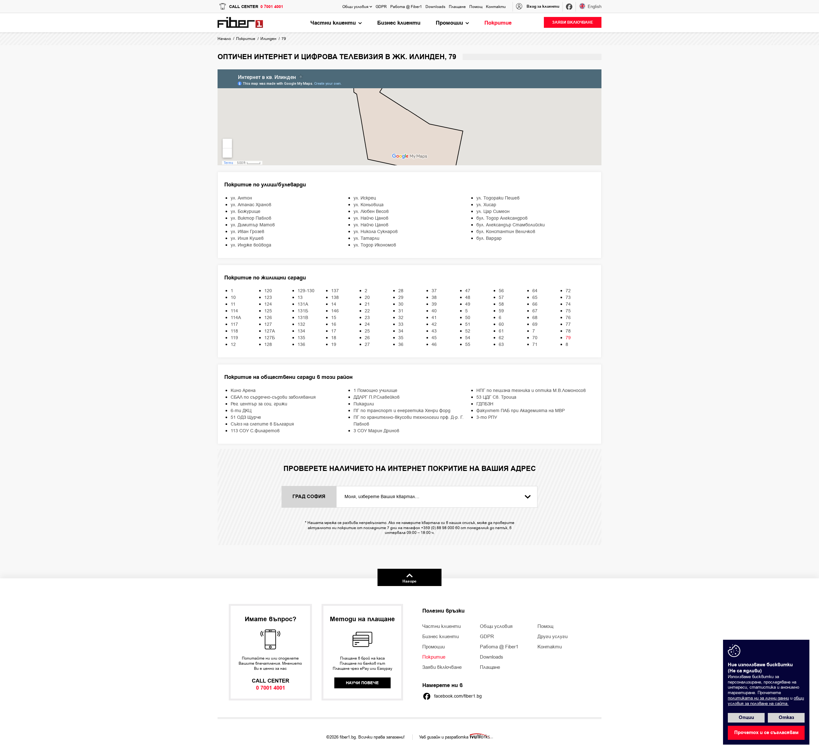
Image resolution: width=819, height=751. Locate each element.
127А (269, 331)
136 (301, 344)
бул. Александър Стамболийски (510, 225)
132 (301, 324)
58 (501, 304)
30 (400, 304)
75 (568, 311)
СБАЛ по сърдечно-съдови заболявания (273, 397)
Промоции (433, 647)
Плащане (490, 667)
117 (234, 324)
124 (268, 304)
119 (234, 338)
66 (534, 304)
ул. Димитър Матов (253, 225)
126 (268, 318)
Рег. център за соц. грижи (259, 404)
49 (467, 304)
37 (434, 291)
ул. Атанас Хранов (251, 205)
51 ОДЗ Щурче (246, 417)
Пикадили (364, 404)
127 (268, 324)
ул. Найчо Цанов (371, 218)
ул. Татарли (366, 238)
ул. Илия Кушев (247, 238)
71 (534, 344)
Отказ (786, 717)
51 (467, 324)
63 (501, 344)
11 (233, 304)
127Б (269, 338)
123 (268, 297)
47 (467, 291)
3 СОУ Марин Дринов (376, 431)
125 (268, 311)
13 (300, 297)
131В (303, 318)
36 (400, 344)
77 (568, 324)
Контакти (549, 647)
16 (333, 324)
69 (534, 324)
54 (467, 338)
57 (501, 297)
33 (400, 324)
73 (568, 297)
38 (434, 297)
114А (236, 318)
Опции (746, 717)
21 (367, 304)
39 (434, 304)
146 (335, 311)
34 (400, 331)
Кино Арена (243, 390)
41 (434, 318)
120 (268, 291)
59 (501, 311)
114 (234, 311)
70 (534, 338)
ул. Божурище (245, 211)
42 (434, 324)
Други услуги (552, 636)
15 (333, 318)
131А (303, 304)
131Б (303, 311)
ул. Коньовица (369, 205)
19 (333, 344)
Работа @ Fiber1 (499, 647)
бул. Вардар (489, 238)
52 (467, 331)
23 (367, 318)
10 (233, 297)
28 (400, 291)
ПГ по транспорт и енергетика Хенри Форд (402, 411)
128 (268, 344)
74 (568, 304)
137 (335, 291)
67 (534, 311)
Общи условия (496, 626)
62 (501, 338)
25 (367, 331)
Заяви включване (442, 667)
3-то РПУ (486, 417)
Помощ (545, 626)
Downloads (491, 657)
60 (501, 324)
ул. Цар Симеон (493, 211)
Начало (224, 38)
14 (333, 304)
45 (434, 338)
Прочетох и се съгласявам (766, 732)
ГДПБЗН (484, 404)
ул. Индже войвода (251, 245)
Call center (256, 7)
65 (534, 297)
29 (400, 297)
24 (367, 324)
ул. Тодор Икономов (375, 245)
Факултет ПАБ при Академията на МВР (520, 411)
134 (301, 331)
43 (434, 331)
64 (534, 291)
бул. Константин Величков (505, 232)
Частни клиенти (441, 626)
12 (233, 344)
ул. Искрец (365, 198)
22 (367, 311)
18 (333, 338)
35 (400, 338)
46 (434, 344)
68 (534, 318)
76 (568, 318)
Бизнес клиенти (440, 636)
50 (467, 318)
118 (234, 331)
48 (467, 297)
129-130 (306, 291)
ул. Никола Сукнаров (376, 232)
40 (434, 311)
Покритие (245, 38)
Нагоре (409, 581)
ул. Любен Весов (371, 211)
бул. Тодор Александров (502, 218)
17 (333, 331)
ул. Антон (241, 198)
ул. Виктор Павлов (251, 218)
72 (568, 291)
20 (367, 297)
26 (367, 338)
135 (301, 338)
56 (501, 291)
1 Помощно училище (375, 390)
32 (400, 318)
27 (367, 344)
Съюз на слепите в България (262, 424)
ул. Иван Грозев (247, 232)
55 (467, 344)
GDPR (487, 636)
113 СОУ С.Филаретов (255, 431)
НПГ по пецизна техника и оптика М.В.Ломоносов (531, 390)
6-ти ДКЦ (241, 411)
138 (335, 297)
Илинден (268, 38)
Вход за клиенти (543, 6)
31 (400, 311)
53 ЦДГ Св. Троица (496, 397)
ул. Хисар (486, 205)
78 (568, 331)
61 (501, 331)
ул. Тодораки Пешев (498, 198)
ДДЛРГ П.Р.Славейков (377, 397)
